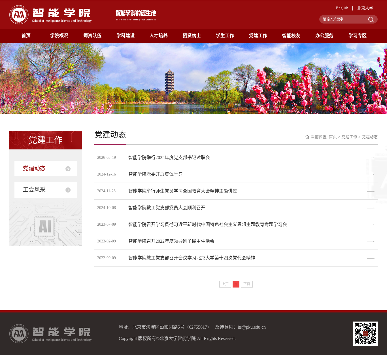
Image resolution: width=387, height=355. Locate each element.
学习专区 (357, 35)
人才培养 (159, 35)
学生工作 (225, 35)
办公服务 (324, 35)
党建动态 (34, 168)
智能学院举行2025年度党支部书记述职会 (169, 157)
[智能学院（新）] (50, 14)
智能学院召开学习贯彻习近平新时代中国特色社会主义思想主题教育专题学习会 (207, 224)
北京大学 (365, 8)
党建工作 (258, 35)
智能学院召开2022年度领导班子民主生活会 (171, 241)
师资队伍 (92, 35)
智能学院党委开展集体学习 (155, 174)
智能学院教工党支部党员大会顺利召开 (166, 207)
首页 (26, 35)
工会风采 (34, 190)
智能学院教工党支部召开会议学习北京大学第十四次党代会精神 (191, 257)
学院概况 (59, 35)
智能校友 (291, 35)
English (342, 8)
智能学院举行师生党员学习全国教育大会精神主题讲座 (182, 191)
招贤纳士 (192, 35)
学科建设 (125, 35)
